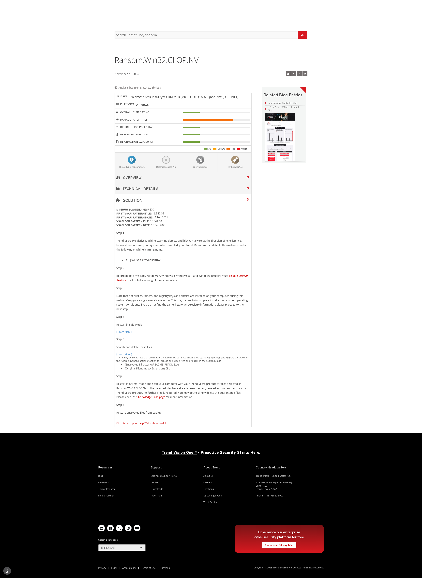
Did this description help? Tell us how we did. (141, 423)
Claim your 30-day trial (277, 544)
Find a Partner (106, 495)
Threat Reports (106, 489)
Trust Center (210, 502)
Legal (114, 567)
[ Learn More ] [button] (124, 331)
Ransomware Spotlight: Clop (281, 102)
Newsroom (104, 482)
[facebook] (293, 73)
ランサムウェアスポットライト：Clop (285, 109)
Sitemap (165, 567)
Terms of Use (148, 567)
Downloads (157, 489)
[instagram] (128, 528)
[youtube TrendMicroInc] (137, 528)
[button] (183, 188)
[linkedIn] (304, 73)
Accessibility (129, 567)
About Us (208, 475)
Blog (100, 475)
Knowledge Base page (151, 397)
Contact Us (157, 482)
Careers (207, 482)
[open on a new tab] (119, 528)
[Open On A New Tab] (299, 73)
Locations (208, 489)
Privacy (102, 567)
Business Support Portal (164, 475)
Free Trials (156, 495)
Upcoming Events (213, 495)
